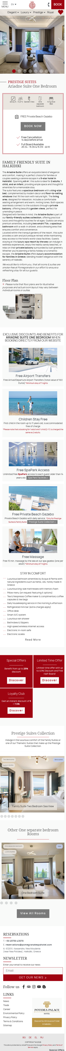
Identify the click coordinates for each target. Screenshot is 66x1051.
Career (6, 1009)
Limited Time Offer (49, 660)
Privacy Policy (10, 1017)
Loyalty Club (16, 693)
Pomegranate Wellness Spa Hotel (14, 18)
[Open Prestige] (44, 12)
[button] (6, 42)
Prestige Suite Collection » (42, 522)
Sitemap (7, 1025)
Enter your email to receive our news (21, 965)
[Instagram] (33, 986)
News (6, 1001)
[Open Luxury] (30, 12)
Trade (6, 1005)
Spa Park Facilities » (38, 478)
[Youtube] (39, 986)
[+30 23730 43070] (48, 4)
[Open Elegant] (18, 12)
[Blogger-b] (44, 986)
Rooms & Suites (35, 18)
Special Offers (16, 660)
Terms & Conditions (13, 1021)
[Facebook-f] (23, 986)
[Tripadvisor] (28, 986)
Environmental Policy (13, 1013)
